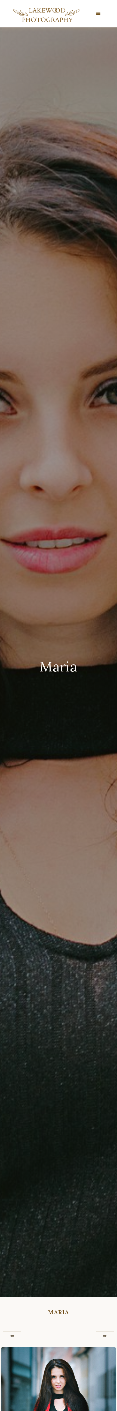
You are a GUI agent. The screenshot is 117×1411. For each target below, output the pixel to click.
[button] (98, 13)
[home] (45, 15)
